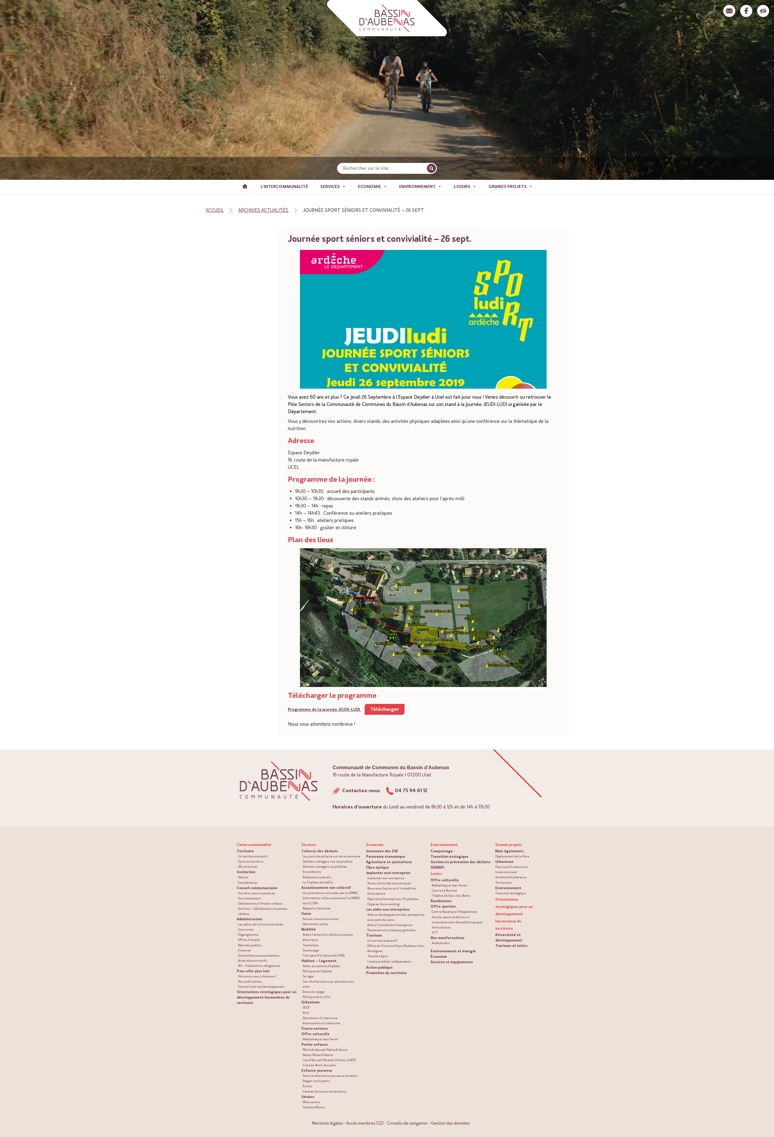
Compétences (248, 883)
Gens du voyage (313, 992)
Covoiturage (311, 950)
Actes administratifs (252, 961)
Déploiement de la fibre (512, 856)
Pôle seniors (311, 1102)
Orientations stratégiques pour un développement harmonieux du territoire (266, 997)
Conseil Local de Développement (261, 987)
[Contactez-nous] (729, 11)
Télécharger (384, 709)
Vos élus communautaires (256, 893)
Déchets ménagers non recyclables (328, 861)
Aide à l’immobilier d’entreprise (389, 925)
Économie (439, 956)
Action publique (379, 967)
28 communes (248, 867)
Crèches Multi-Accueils (320, 1065)
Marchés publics (250, 945)
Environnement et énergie (453, 951)
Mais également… (510, 851)
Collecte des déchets (319, 851)
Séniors (307, 1097)
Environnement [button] (417, 186)
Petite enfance (314, 1044)
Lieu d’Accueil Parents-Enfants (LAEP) (329, 1060)
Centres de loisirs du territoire (324, 1091)
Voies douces (441, 927)
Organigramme (248, 935)
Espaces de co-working (383, 904)
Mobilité (308, 929)
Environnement (508, 888)
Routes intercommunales (321, 919)
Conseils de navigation (407, 1123)
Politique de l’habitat (317, 971)
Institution (246, 872)
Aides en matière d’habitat (321, 966)
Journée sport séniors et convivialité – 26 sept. (379, 239)
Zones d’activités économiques (389, 883)
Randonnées (441, 901)
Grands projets (508, 845)
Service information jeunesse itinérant (330, 1076)
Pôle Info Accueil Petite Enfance (325, 1050)
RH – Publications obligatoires (259, 966)
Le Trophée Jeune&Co (318, 882)
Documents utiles (315, 924)
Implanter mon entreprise (385, 878)
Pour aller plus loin (253, 971)
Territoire (245, 851)
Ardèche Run (441, 943)
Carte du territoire (250, 861)
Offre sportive (443, 906)
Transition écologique (449, 856)
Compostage (442, 851)
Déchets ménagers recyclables (325, 867)
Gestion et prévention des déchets (460, 862)
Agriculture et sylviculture (389, 862)
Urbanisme (310, 1002)
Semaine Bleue (313, 1107)
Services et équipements (452, 962)
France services (314, 1028)
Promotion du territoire (386, 973)
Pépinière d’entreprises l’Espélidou (392, 899)
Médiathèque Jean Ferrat (320, 1039)
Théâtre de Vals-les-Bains (451, 896)
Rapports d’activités (317, 908)
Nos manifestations (447, 938)
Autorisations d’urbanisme (321, 1023)
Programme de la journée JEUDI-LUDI (324, 709)
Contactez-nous (360, 790)
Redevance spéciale (317, 877)
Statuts (243, 877)
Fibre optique (377, 867)
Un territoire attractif (253, 856)
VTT (435, 933)
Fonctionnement (249, 898)
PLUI (306, 1013)
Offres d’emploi (249, 940)
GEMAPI (437, 867)
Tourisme (374, 935)
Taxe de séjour (377, 956)
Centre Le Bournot (444, 890)
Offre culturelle (315, 1034)
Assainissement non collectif (326, 888)
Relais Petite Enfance (318, 1055)
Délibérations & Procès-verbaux (260, 903)
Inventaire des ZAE (382, 851)
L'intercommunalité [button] (284, 186)
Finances (244, 950)
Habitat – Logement (319, 961)
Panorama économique (385, 856)
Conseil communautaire (257, 888)
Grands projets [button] (508, 186)
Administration (249, 919)
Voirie (306, 914)
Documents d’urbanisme (320, 1018)
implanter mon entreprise (388, 873)
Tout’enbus (311, 945)
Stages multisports (316, 1081)
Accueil (245, 186)
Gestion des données (450, 1123)
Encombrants (312, 872)
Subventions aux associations (259, 955)
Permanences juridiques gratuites (391, 930)
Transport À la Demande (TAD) (324, 955)
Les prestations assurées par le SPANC (330, 893)
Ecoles (307, 1086)
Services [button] (330, 186)
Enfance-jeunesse (316, 1070)
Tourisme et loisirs (511, 946)
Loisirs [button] (462, 186)
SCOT (306, 1007)
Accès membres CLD (365, 1123)
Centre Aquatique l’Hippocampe (454, 912)
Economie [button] (369, 186)
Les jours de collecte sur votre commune (331, 856)
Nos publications (250, 981)
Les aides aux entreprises (388, 909)
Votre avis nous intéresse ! (257, 976)
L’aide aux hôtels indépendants (389, 962)
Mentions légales (327, 1123)
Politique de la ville (316, 997)
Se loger (308, 976)
